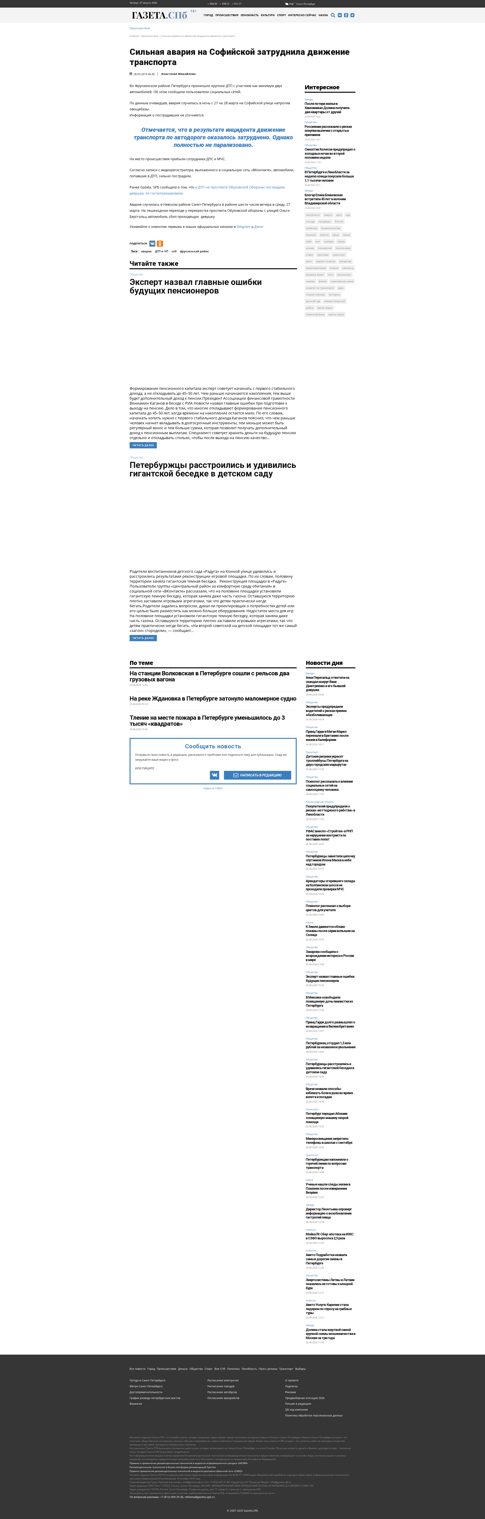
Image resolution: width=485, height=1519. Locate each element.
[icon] (333, 15)
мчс (318, 241)
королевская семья (342, 281)
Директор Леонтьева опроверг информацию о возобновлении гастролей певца (329, 1213)
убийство (311, 228)
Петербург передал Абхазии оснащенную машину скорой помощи (327, 1118)
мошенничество (330, 228)
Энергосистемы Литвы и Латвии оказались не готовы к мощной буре (330, 1284)
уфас (341, 287)
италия (334, 268)
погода (310, 221)
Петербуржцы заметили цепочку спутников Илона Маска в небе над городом (330, 860)
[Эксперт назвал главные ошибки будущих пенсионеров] (213, 342)
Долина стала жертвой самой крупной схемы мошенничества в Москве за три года (330, 1334)
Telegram (243, 226)
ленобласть (313, 214)
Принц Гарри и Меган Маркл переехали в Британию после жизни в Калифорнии (327, 736)
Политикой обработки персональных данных (351, 1506)
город (341, 241)
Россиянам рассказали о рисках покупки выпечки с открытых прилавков (328, 131)
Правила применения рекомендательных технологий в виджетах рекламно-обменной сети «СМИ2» (186, 1471)
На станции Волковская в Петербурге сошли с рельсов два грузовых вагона (209, 676)
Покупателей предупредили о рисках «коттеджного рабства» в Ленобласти (330, 810)
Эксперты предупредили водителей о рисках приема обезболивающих (326, 711)
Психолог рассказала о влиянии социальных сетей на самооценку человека (329, 785)
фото (309, 261)
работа (324, 234)
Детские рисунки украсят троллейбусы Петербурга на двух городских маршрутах (327, 760)
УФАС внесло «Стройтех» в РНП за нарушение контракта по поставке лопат (329, 835)
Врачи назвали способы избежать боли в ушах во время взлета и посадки (329, 1093)
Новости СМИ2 (213, 788)
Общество (136, 274)
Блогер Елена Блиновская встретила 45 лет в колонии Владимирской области (325, 199)
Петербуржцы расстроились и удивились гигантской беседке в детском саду (213, 469)
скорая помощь (315, 294)
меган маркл (325, 307)
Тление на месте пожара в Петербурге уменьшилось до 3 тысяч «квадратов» (207, 720)
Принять (470, 1509)
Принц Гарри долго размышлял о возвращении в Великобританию (330, 1024)
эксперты (334, 294)
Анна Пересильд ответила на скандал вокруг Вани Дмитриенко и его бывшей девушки (327, 684)
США (308, 241)
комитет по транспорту (320, 287)
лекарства (345, 261)
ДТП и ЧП (161, 251)
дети (339, 214)
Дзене (258, 226)
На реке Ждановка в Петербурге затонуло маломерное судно (213, 698)
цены (336, 234)
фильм (323, 281)
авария (146, 251)
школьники (344, 274)
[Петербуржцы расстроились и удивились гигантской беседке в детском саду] (213, 524)
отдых (309, 254)
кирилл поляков (325, 261)
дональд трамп (315, 274)
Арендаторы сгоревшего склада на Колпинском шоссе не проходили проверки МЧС (330, 885)
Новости (311, 1229)
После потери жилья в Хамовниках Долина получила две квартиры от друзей (327, 108)
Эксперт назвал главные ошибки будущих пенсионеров (196, 286)
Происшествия (140, 28)
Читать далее (143, 445)
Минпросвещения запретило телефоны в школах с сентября (329, 1141)
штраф (310, 248)
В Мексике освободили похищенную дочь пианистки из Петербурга (329, 1001)
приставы (323, 254)
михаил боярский (334, 301)
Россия (339, 221)
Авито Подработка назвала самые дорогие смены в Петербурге (326, 1259)
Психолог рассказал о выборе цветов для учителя (328, 908)
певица (310, 281)
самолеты (348, 268)
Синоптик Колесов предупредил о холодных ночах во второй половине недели (330, 153)
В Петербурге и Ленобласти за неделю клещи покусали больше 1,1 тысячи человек (329, 176)
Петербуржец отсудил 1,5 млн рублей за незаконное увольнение (330, 1045)
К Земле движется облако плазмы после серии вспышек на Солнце (330, 931)
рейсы (309, 307)
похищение (325, 248)
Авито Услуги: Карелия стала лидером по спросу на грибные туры (329, 1309)
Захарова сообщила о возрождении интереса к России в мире (330, 956)
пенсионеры (343, 248)
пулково (311, 234)
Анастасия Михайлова (178, 74)
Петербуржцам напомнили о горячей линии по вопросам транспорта (327, 1163)
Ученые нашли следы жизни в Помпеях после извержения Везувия (328, 1188)
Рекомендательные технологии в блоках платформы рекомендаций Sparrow (173, 1467)
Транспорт (312, 752)
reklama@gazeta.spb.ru (200, 1497)
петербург (325, 221)
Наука (309, 922)
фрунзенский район (194, 251)
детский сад (313, 301)
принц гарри (336, 314)
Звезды (309, 99)
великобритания (316, 268)
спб (174, 251)
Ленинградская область (320, 801)
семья (346, 234)
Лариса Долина (315, 314)
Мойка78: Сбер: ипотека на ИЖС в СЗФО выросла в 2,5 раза (329, 1236)
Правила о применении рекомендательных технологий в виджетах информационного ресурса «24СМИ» (189, 1463)
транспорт (339, 254)
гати (330, 274)
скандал (328, 241)
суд (348, 214)
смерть (328, 214)
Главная (134, 36)
